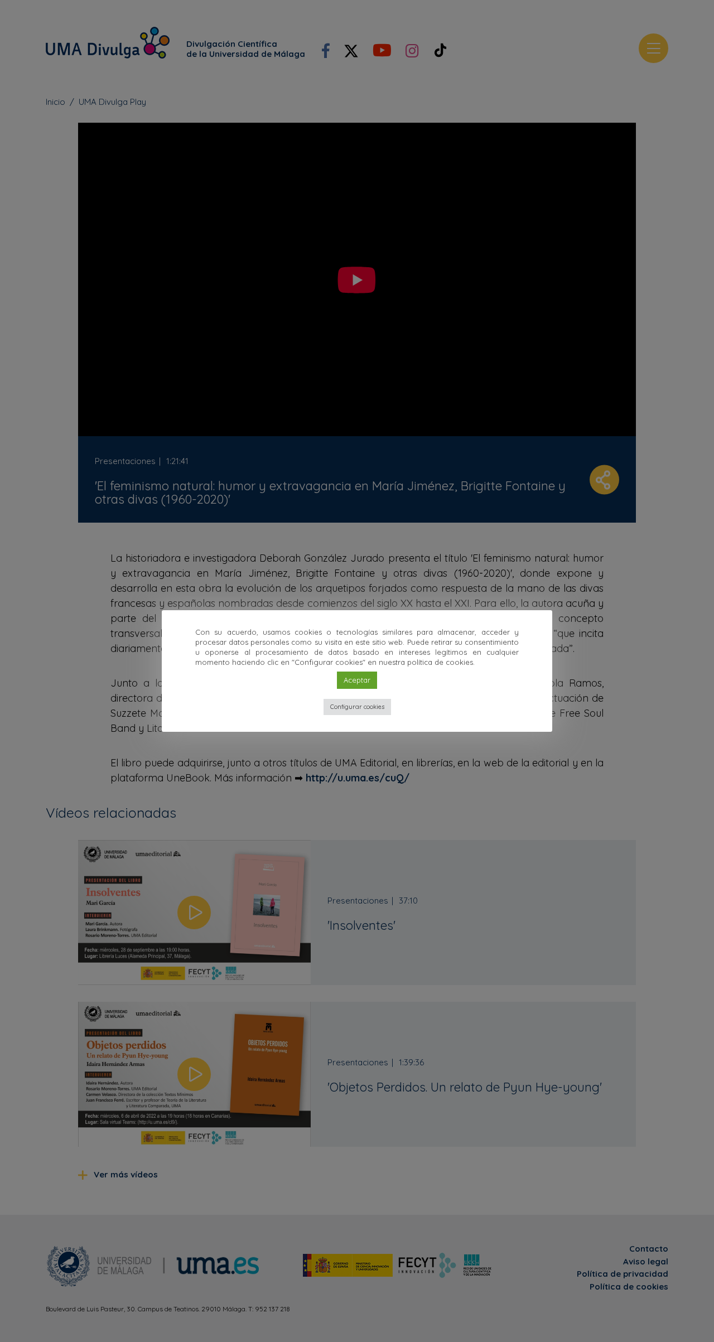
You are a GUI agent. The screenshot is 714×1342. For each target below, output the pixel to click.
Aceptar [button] (357, 679)
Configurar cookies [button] (357, 707)
